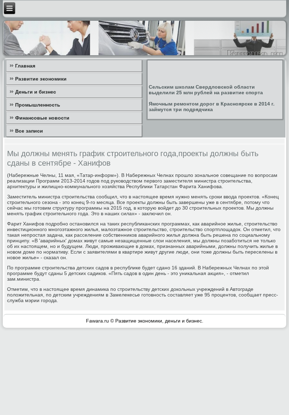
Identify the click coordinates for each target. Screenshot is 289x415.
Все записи (29, 131)
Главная (25, 66)
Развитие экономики (41, 79)
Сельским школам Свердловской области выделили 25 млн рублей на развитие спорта (206, 89)
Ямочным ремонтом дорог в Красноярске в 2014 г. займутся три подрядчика (212, 106)
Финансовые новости (42, 118)
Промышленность (37, 105)
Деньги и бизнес (35, 92)
